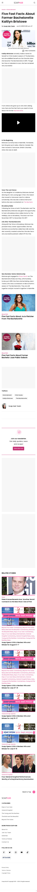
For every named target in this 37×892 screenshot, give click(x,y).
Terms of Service (6, 870)
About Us (4, 829)
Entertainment (7, 395)
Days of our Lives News (9, 634)
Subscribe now (18, 448)
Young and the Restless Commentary (13, 638)
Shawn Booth (23, 276)
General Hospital (7, 774)
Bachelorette (18, 111)
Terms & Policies (7, 839)
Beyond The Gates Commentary (12, 627)
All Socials (6, 857)
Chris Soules (19, 395)
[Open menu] (2, 3)
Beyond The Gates (7, 819)
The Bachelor (28, 202)
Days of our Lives (7, 807)
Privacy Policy (5, 867)
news (32, 636)
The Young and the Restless (10, 813)
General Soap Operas (8, 714)
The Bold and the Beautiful (10, 816)
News (3, 597)
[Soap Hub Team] (5, 406)
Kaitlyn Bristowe (8, 398)
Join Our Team (6, 832)
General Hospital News (23, 636)
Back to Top (27, 792)
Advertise (5, 836)
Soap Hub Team (9, 26)
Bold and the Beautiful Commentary (17, 630)
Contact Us (5, 842)
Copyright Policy (6, 873)
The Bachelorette (21, 398)
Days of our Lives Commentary (23, 632)
